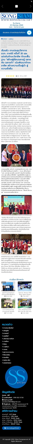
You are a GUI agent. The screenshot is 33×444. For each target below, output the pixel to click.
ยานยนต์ (5, 333)
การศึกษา (11, 39)
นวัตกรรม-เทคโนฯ (8, 339)
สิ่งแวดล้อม (6, 355)
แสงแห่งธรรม (7, 363)
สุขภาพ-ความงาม (8, 352)
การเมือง (6, 341)
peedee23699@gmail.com (11, 402)
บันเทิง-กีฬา (6, 360)
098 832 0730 (18, 397)
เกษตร (5, 349)
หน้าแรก (5, 39)
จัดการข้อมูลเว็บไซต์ (12, 428)
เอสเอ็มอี (5, 336)
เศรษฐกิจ (6, 331)
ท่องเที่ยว (6, 358)
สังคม (5, 344)
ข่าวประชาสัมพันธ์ (8, 328)
